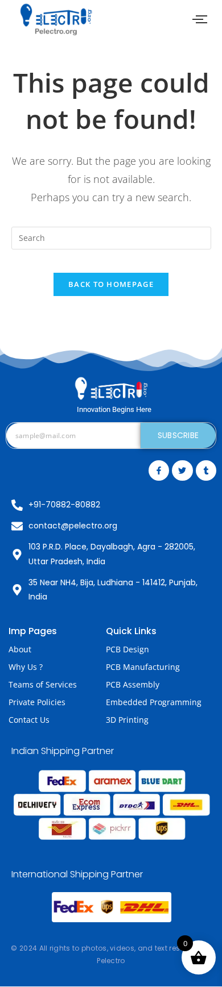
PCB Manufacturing (143, 666)
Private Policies (37, 702)
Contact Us (29, 719)
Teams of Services (43, 684)
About (20, 649)
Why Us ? (26, 666)
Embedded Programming (154, 702)
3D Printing (127, 719)
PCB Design (127, 649)
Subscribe (178, 435)
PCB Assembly (132, 684)
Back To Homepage (111, 284)
